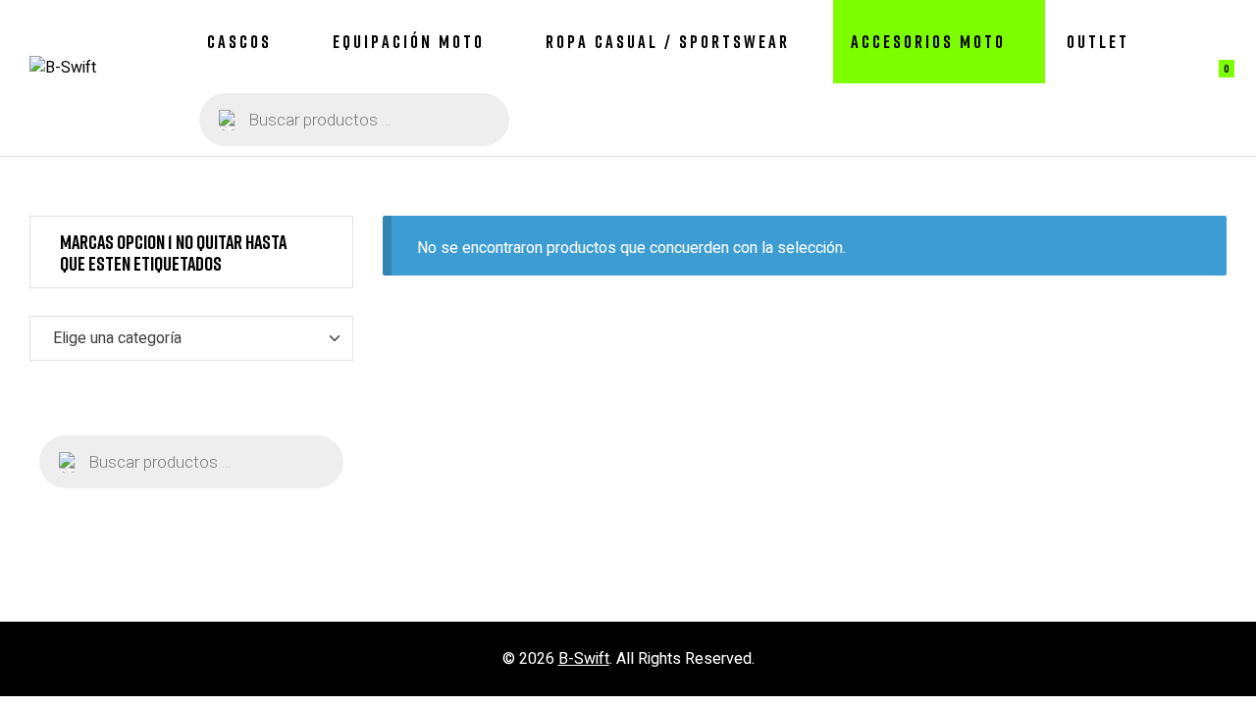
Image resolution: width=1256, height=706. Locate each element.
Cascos (239, 41)
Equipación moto (409, 41)
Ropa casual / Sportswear (668, 41)
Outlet (1098, 41)
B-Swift (583, 659)
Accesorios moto (928, 41)
